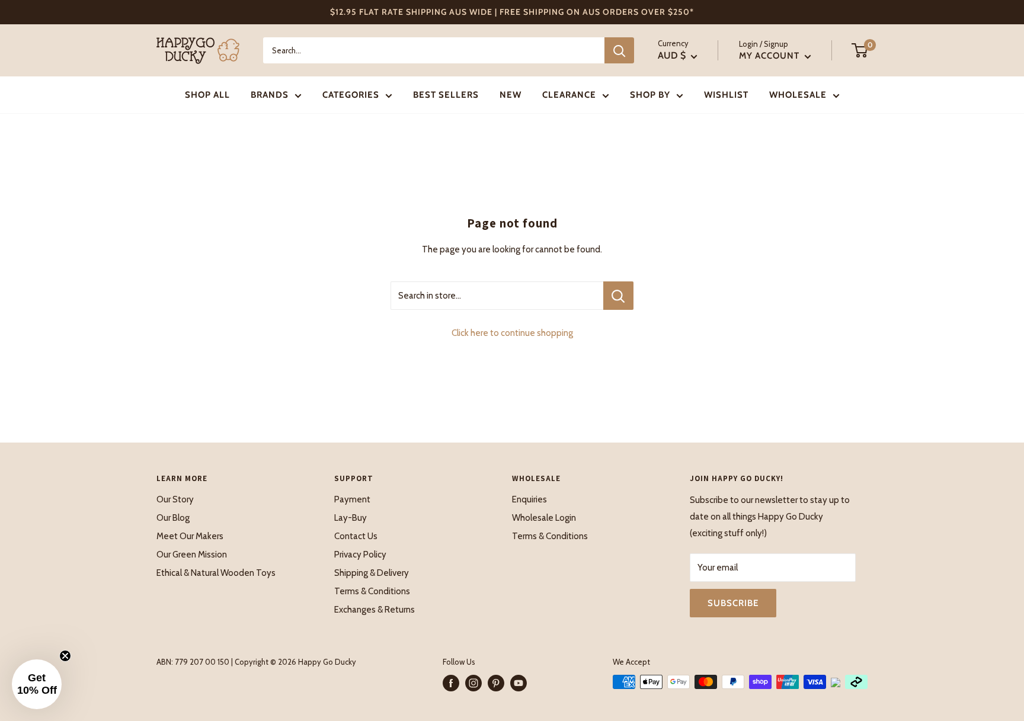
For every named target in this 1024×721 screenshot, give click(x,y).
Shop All (207, 94)
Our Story (175, 499)
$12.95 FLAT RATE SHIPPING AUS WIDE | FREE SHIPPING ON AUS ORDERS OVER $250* (512, 12)
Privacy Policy (360, 554)
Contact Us (355, 536)
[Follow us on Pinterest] (496, 683)
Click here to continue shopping (512, 333)
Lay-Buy (350, 517)
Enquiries (529, 499)
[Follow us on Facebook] (451, 683)
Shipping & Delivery (371, 573)
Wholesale (798, 94)
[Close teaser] (65, 656)
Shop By (650, 94)
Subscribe (733, 603)
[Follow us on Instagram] (473, 683)
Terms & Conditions (372, 591)
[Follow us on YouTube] (518, 683)
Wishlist (726, 94)
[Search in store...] (618, 295)
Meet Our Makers (189, 536)
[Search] (619, 50)
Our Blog (173, 517)
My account (770, 55)
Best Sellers (446, 94)
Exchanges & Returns (374, 609)
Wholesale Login (544, 517)
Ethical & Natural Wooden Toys (216, 573)
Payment (352, 499)
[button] (37, 684)
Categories (350, 94)
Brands (270, 94)
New (510, 94)
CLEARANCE (569, 94)
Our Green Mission (191, 554)
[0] (860, 50)
